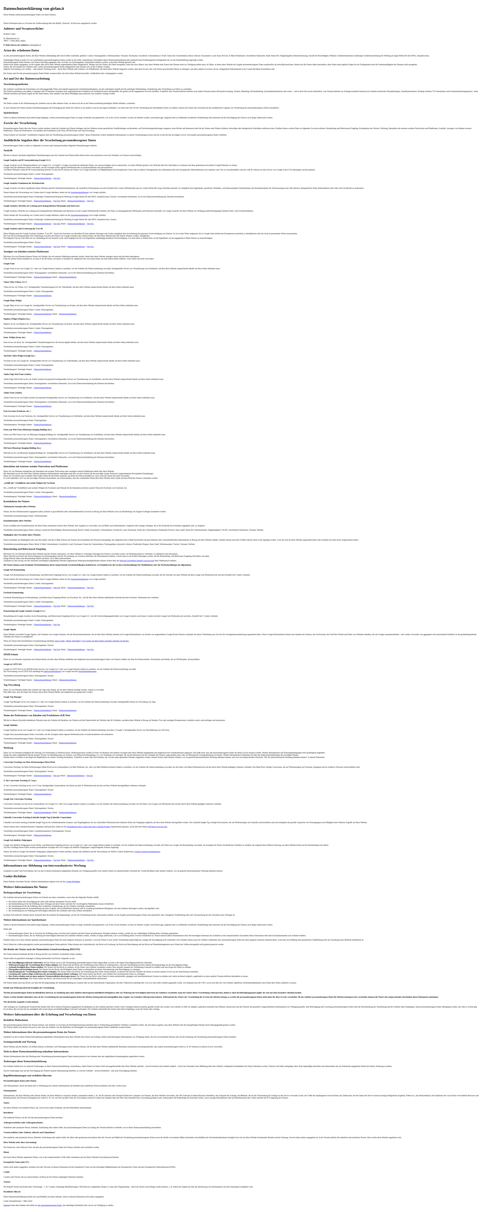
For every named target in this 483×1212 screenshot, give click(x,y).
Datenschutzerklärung (42, 178)
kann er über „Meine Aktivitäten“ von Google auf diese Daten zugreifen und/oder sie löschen (92, 641)
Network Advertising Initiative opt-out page (136, 561)
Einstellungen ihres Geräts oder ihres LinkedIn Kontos (88, 827)
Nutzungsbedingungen (87, 671)
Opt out (56, 776)
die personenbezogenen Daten (50, 1205)
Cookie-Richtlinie (73, 881)
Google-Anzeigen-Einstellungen (147, 852)
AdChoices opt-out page (157, 827)
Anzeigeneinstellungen (79, 192)
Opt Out (56, 178)
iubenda (7, 1205)
